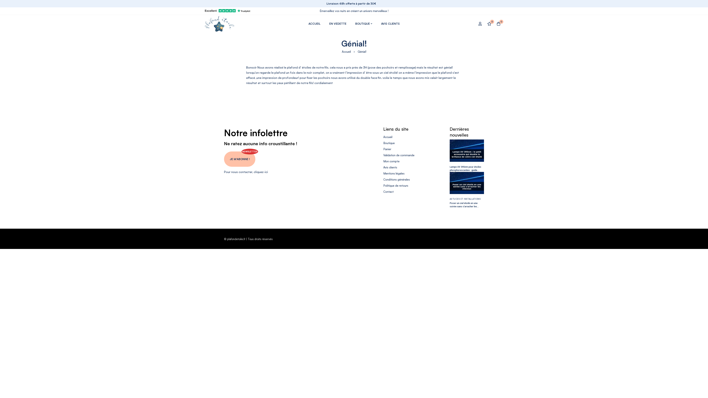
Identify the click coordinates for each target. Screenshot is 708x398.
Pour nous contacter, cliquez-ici (246, 172)
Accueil (346, 51)
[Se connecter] (480, 24)
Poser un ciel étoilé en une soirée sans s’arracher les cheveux (464, 206)
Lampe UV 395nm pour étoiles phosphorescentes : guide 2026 (465, 170)
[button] (239, 159)
